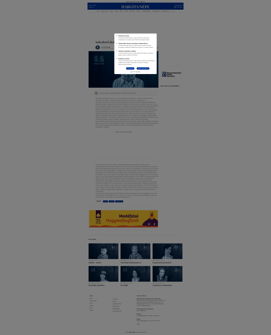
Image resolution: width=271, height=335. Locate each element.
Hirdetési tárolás (123, 36)
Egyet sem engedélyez (135, 71)
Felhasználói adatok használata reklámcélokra (133, 43)
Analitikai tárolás (123, 59)
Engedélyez (130, 68)
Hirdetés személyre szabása (127, 51)
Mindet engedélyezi (143, 68)
